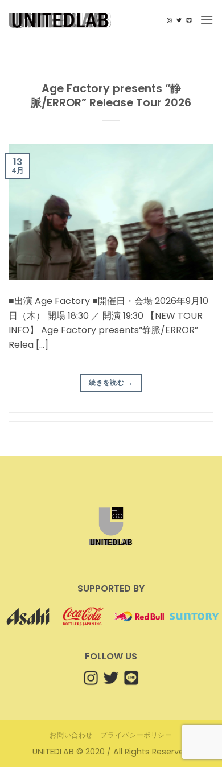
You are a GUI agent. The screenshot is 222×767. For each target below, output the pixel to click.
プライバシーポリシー (136, 735)
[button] (206, 20)
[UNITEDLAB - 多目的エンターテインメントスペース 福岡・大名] (60, 20)
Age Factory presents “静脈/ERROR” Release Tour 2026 (111, 95)
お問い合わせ (71, 735)
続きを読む (111, 382)
